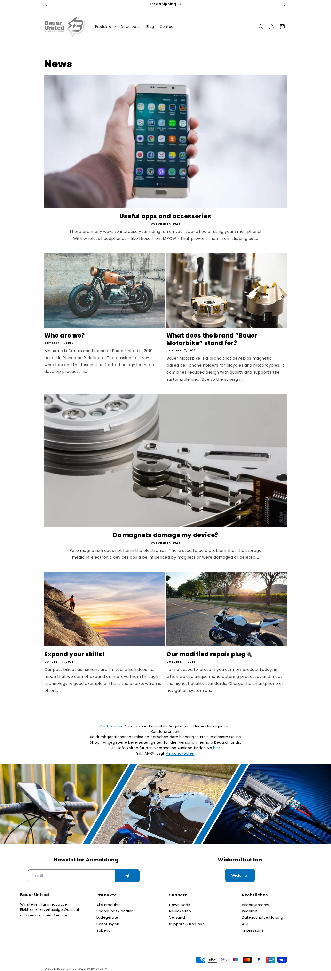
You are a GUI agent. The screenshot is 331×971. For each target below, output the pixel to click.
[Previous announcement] (46, 4)
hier (216, 747)
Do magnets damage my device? (165, 535)
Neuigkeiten (180, 911)
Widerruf (250, 911)
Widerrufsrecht (256, 904)
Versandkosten (180, 753)
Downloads (179, 904)
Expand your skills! (74, 654)
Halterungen (107, 924)
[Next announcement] (285, 4)
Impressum (252, 930)
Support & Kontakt (186, 924)
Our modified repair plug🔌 (209, 654)
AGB (246, 924)
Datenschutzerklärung (262, 917)
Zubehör (104, 930)
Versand (177, 917)
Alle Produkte (108, 904)
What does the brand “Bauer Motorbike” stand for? (212, 339)
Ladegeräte (107, 917)
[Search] (261, 26)
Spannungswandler (114, 911)
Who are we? (64, 335)
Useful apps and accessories (165, 216)
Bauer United (67, 969)
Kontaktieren (112, 726)
